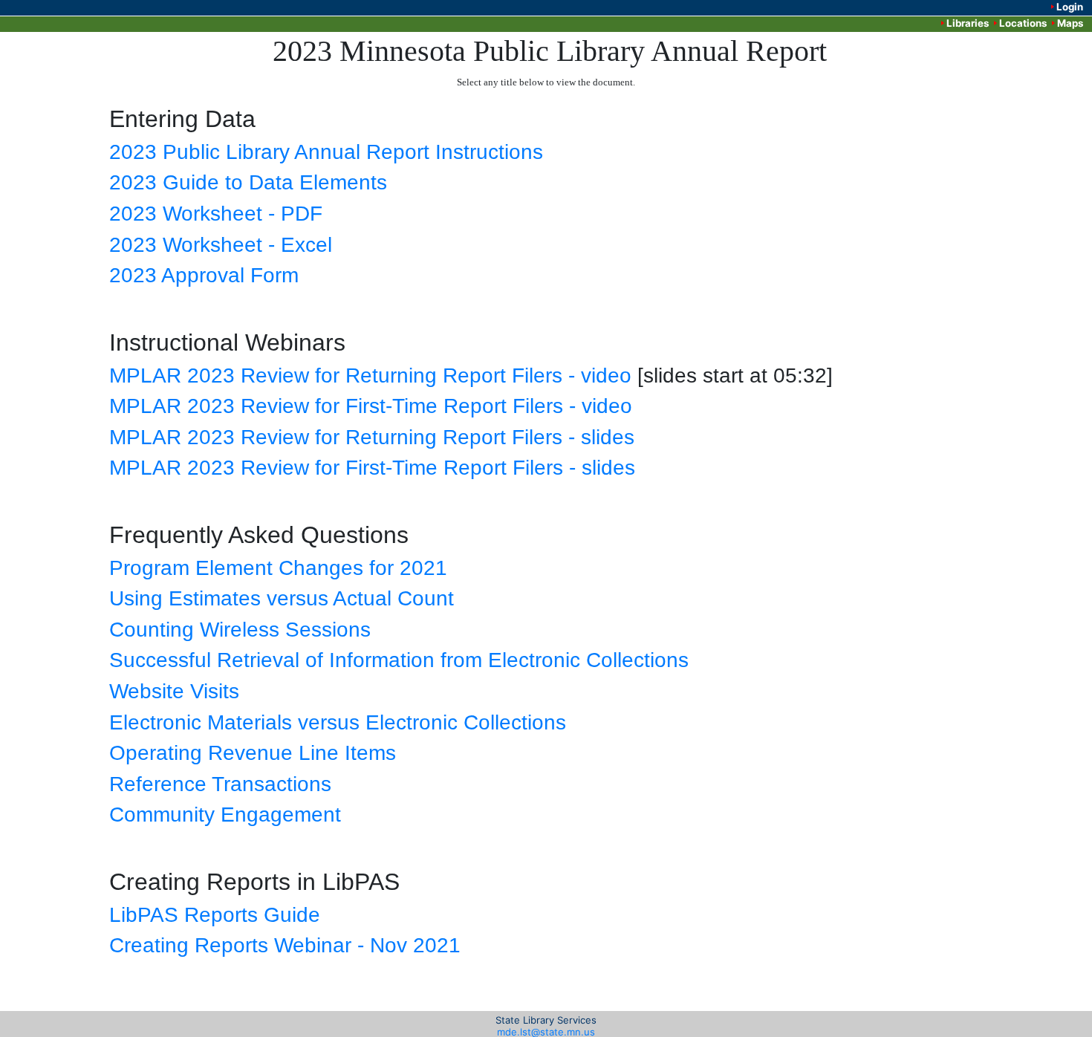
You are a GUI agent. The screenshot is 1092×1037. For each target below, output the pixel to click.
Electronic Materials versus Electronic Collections (337, 722)
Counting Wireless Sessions (240, 629)
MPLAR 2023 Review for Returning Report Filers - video (370, 375)
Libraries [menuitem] (967, 23)
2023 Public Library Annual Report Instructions (326, 151)
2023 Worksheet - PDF (215, 213)
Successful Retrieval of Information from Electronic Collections (399, 660)
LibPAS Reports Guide (214, 914)
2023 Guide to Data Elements (248, 182)
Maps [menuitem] (1070, 23)
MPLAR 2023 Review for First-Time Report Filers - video (370, 405)
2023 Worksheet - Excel (220, 244)
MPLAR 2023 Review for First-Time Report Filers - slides (372, 467)
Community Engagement (225, 814)
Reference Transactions (220, 784)
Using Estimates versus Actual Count (281, 598)
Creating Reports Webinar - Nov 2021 (285, 945)
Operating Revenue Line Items (252, 752)
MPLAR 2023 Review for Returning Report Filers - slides (371, 437)
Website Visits (174, 691)
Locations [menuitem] (1023, 23)
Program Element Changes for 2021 (278, 567)
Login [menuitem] (1069, 7)
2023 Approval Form (204, 275)
